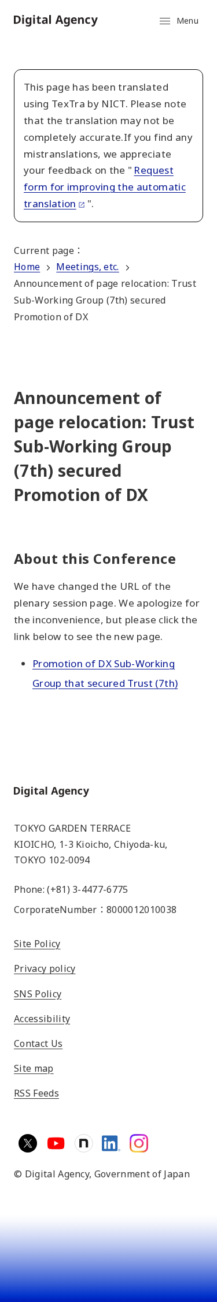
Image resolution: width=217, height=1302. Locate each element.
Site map (34, 1068)
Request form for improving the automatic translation (105, 186)
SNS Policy (37, 993)
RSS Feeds (36, 1093)
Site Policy (37, 943)
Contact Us (38, 1043)
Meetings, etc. (87, 266)
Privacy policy (44, 968)
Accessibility (42, 1018)
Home (27, 266)
